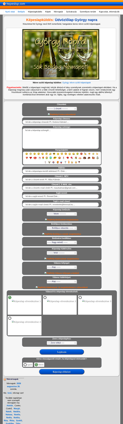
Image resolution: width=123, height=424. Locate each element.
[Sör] (72, 163)
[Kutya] (49, 163)
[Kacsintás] (38, 155)
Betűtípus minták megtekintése (66, 234)
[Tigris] (93, 159)
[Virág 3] (50, 159)
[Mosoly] (26, 155)
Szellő (18, 420)
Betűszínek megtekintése (66, 220)
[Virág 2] (46, 159)
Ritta (11, 420)
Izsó (9, 393)
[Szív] (26, 159)
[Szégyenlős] (66, 155)
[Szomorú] (34, 155)
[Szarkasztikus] (62, 155)
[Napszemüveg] (54, 155)
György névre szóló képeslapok (76, 82)
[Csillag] (93, 155)
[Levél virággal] (39, 159)
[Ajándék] (53, 163)
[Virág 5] (59, 159)
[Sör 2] (75, 163)
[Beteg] (77, 155)
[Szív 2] (30, 159)
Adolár (10, 405)
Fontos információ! (67, 114)
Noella (16, 414)
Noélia (16, 417)
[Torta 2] (84, 159)
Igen (29, 364)
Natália (16, 411)
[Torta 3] (89, 159)
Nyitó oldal (10, 12)
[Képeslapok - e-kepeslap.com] (14, 8)
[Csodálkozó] (46, 155)
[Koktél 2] (69, 163)
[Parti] (85, 155)
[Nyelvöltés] (42, 155)
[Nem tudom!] (69, 155)
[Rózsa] (67, 159)
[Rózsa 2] (72, 159)
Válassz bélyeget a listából (67, 273)
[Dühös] (81, 155)
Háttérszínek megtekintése (66, 259)
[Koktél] (65, 163)
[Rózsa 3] (76, 159)
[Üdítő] (61, 163)
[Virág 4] (55, 159)
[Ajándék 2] (57, 163)
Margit (16, 408)
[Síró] (50, 155)
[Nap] (89, 155)
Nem (41, 364)
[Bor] (79, 163)
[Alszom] (58, 155)
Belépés (21, 12)
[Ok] (97, 155)
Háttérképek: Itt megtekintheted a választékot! (67, 287)
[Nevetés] (30, 155)
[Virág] (43, 159)
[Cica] (45, 163)
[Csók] (35, 159)
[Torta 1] (80, 159)
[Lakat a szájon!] (73, 155)
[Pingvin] (97, 159)
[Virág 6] (63, 159)
